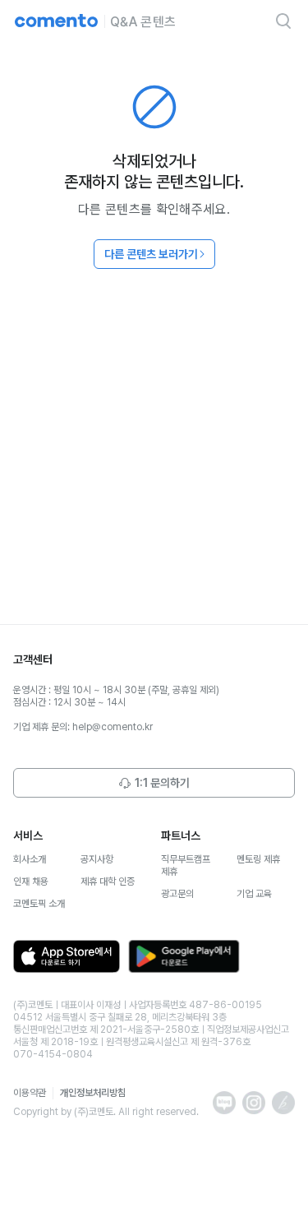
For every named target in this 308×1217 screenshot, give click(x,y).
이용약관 (29, 1093)
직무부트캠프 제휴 (185, 865)
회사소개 (29, 859)
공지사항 (96, 859)
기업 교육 (254, 894)
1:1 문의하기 (162, 782)
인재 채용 (30, 881)
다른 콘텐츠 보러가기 (151, 254)
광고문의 (177, 894)
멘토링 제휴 (258, 859)
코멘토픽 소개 (39, 903)
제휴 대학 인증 (107, 881)
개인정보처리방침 (93, 1093)
